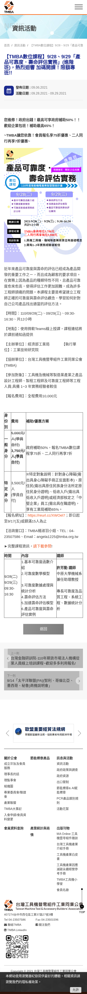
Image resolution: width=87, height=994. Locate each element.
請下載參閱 (42, 546)
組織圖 (8, 786)
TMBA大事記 (13, 808)
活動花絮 (63, 808)
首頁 (7, 45)
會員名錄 (63, 890)
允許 (75, 990)
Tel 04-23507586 (15, 919)
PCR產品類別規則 (67, 800)
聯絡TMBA (14, 924)
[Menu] (78, 7)
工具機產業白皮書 (67, 856)
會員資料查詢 (13, 828)
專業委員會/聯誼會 (15, 794)
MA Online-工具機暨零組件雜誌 (67, 836)
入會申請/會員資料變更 (15, 817)
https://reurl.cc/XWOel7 (46, 515)
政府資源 (63, 776)
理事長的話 (11, 774)
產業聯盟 (10, 802)
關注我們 (44, 924)
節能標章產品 (40, 758)
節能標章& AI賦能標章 (67, 790)
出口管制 (63, 782)
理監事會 (10, 780)
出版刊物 (63, 828)
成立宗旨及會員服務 (14, 766)
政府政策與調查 (67, 769)
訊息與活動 (65, 758)
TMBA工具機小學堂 (67, 881)
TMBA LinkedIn (16, 930)
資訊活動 (19, 45)
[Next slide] (76, 733)
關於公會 (10, 758)
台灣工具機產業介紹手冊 (67, 846)
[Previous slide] (10, 733)
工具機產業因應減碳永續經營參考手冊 (67, 869)
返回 (43, 629)
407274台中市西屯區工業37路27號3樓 (28, 914)
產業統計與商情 (40, 831)
